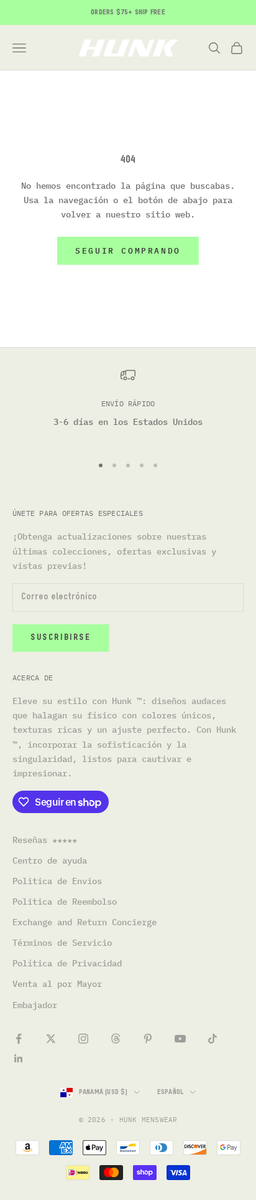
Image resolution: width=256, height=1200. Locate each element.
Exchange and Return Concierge (84, 922)
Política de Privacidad (67, 963)
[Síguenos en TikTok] (212, 1038)
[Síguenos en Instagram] (83, 1038)
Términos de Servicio (62, 942)
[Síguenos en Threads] (115, 1038)
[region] (128, 406)
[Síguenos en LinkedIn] (18, 1058)
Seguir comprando (128, 250)
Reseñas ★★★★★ (44, 839)
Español (170, 1091)
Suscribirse (60, 638)
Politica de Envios (57, 881)
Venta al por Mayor (57, 983)
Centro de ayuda (49, 860)
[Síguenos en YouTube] (180, 1038)
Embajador (34, 1005)
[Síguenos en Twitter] (51, 1038)
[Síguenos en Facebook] (18, 1038)
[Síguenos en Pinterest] (148, 1038)
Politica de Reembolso (64, 901)
